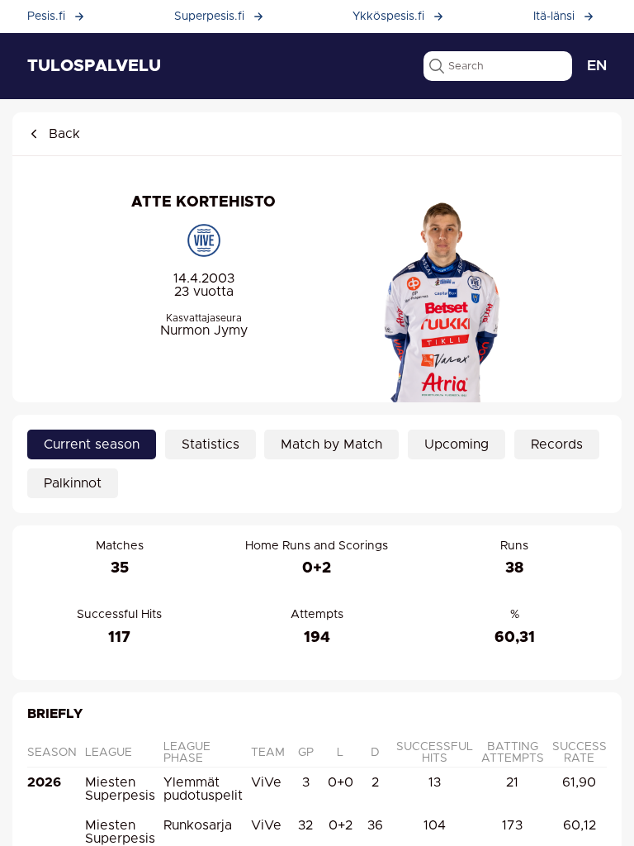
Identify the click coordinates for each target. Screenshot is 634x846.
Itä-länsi (554, 16)
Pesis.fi (46, 16)
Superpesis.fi (209, 16)
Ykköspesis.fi (388, 16)
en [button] (597, 66)
